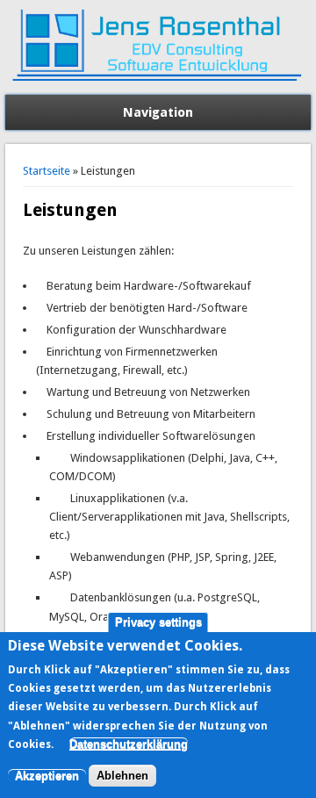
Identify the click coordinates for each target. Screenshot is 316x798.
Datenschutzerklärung (128, 744)
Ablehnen (122, 775)
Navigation (158, 112)
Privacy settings (158, 622)
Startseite (46, 170)
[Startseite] (157, 85)
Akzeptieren (47, 775)
